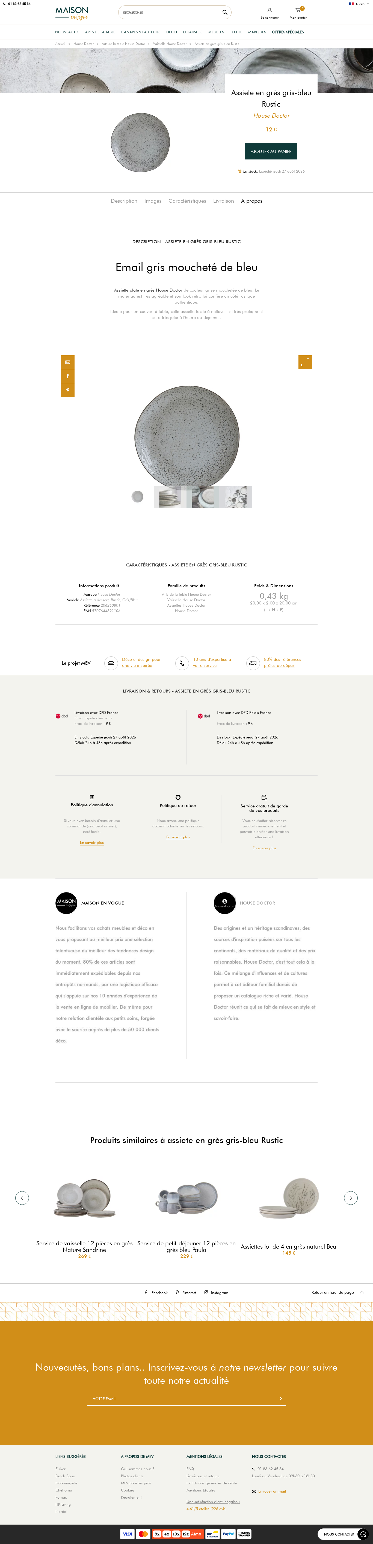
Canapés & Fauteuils (140, 32)
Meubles (216, 32)
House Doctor (84, 44)
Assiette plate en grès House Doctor (148, 290)
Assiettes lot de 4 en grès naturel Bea (288, 1246)
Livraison (223, 200)
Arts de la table (100, 32)
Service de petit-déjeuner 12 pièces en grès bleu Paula (186, 1246)
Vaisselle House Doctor (170, 44)
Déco (171, 32)
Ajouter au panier (271, 151)
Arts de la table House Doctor (123, 44)
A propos (251, 200)
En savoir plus (92, 843)
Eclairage (192, 32)
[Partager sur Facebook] (68, 376)
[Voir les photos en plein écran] (305, 362)
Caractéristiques (187, 200)
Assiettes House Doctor (186, 605)
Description (124, 200)
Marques (257, 32)
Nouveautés (67, 32)
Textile (236, 32)
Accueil (60, 44)
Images (152, 200)
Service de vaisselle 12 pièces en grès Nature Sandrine (84, 1246)
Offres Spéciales (288, 32)
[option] (186, 436)
